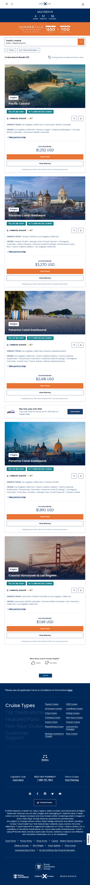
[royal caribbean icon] (21, 878)
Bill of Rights (38, 846)
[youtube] (60, 794)
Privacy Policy (26, 841)
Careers (55, 841)
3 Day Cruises (51, 713)
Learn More (75, 411)
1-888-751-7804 (45, 780)
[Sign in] (83, 4)
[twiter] (52, 794)
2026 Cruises (71, 704)
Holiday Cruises (72, 713)
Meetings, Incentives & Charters (54, 735)
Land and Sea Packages (72, 728)
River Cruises (71, 734)
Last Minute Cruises (74, 709)
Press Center (70, 846)
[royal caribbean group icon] (45, 870)
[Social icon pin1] (30, 794)
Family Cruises (51, 722)
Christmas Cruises (52, 718)
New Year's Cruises (74, 718)
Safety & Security (21, 846)
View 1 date (45, 157)
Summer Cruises (73, 722)
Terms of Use (41, 841)
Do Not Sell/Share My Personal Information (57, 850)
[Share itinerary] (80, 118)
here (70, 690)
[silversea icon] (68, 878)
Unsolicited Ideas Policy (25, 850)
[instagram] (45, 794)
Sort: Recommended (28, 50)
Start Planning (72, 780)
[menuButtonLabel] (7, 4)
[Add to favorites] (74, 118)
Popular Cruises (51, 704)
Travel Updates (54, 846)
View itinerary (45, 163)
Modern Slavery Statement (71, 841)
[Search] (12, 4)
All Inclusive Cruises (53, 709)
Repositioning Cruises (54, 727)
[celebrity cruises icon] (44, 878)
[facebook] (37, 794)
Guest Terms (10, 841)
